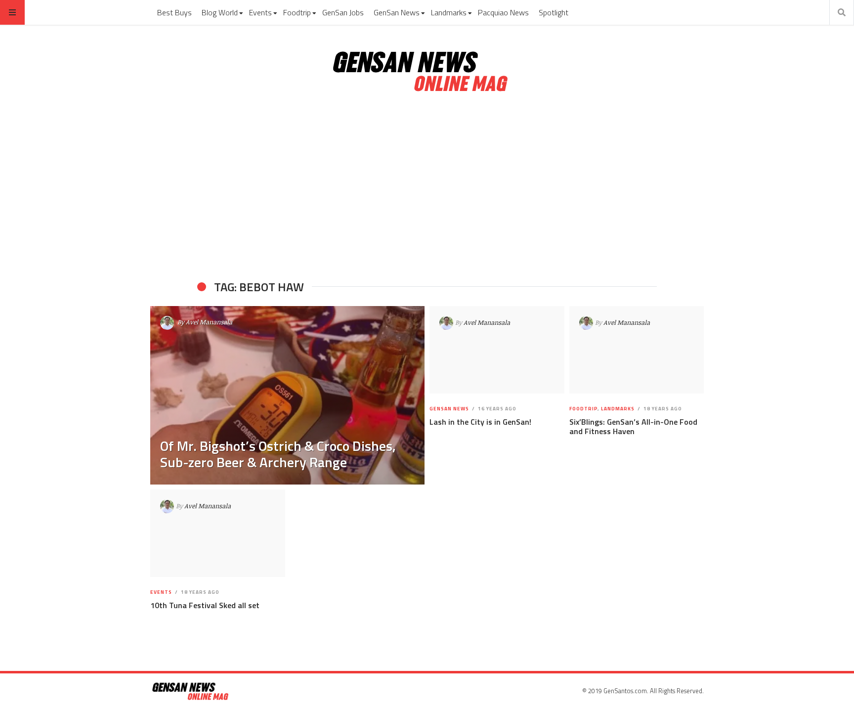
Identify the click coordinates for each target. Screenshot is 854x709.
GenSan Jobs (343, 12)
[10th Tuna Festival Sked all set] (218, 533)
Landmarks (449, 12)
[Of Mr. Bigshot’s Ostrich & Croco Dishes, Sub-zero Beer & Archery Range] (287, 395)
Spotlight (553, 12)
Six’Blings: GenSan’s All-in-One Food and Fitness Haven (633, 426)
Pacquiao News (503, 12)
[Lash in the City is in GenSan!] (497, 350)
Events (260, 12)
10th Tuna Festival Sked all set (204, 605)
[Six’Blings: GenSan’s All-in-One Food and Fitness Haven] (636, 350)
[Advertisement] (427, 187)
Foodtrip (297, 12)
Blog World (220, 12)
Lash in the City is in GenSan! (480, 422)
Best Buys (174, 12)
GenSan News (397, 12)
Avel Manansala (209, 321)
